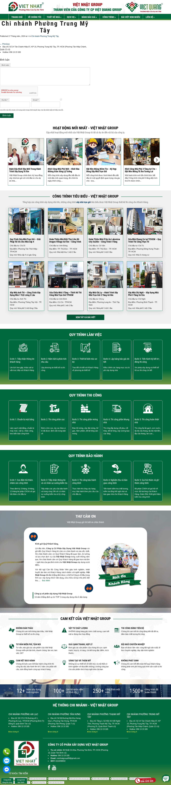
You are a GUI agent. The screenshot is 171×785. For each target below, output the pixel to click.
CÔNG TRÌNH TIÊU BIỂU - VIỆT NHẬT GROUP (85, 196)
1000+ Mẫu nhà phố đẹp (100, 778)
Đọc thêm (46, 580)
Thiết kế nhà (54, 17)
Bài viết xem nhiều (130, 17)
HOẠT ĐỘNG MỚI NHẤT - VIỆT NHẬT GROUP (85, 128)
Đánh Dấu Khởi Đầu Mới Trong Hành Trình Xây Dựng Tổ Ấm (25, 170)
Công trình (109, 17)
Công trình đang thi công (7, 781)
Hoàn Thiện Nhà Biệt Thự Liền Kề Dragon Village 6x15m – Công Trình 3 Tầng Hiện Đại (65, 242)
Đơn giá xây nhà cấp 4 (56, 782)
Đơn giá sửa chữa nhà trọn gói (80, 778)
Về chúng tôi (34, 17)
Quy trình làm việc (85, 335)
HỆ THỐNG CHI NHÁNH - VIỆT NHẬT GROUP (85, 705)
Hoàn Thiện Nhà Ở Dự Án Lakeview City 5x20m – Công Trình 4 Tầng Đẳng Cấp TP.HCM (104, 242)
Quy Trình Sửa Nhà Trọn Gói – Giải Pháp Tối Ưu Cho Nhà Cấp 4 (25, 240)
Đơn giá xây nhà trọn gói (38, 778)
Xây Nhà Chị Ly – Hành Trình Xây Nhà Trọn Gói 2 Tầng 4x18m (103, 293)
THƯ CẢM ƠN (85, 516)
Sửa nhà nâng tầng (39, 782)
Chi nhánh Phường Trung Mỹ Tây (45, 36)
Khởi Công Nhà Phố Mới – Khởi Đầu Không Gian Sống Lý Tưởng (63, 170)
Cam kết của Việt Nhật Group (85, 618)
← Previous (5, 44)
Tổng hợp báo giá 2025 (119, 778)
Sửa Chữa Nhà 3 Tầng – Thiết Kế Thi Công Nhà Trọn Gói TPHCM (65, 293)
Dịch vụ (71, 17)
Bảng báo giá (89, 17)
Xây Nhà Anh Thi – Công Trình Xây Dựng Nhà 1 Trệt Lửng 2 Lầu (25, 293)
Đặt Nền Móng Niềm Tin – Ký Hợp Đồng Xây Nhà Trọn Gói (101, 170)
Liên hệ (150, 17)
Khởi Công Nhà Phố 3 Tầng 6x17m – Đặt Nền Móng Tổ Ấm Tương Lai (141, 170)
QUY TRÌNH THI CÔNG (85, 395)
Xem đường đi (14, 732)
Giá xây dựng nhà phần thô (58, 778)
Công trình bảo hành (21, 781)
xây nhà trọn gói (83, 202)
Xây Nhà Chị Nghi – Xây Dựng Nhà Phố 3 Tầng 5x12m (143, 293)
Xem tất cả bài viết (85, 317)
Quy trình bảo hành (85, 456)
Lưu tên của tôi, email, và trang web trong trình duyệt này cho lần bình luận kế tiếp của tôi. (31, 110)
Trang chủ (16, 17)
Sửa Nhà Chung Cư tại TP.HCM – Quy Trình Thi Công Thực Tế (144, 240)
